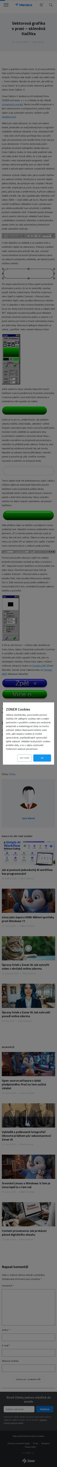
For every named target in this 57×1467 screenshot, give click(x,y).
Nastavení (24, 757)
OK (42, 757)
